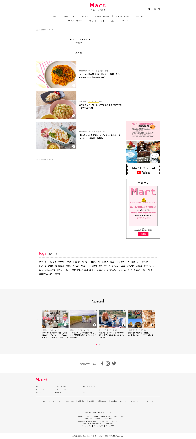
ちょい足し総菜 (119, 266)
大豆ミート (86, 266)
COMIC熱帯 (81, 421)
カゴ (41, 270)
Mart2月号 (51, 270)
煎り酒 (85, 262)
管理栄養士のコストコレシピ (84, 270)
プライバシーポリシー (136, 401)
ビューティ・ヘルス (102, 16)
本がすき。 (115, 421)
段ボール (43, 266)
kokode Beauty (96, 423)
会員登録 (91, 401)
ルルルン (101, 270)
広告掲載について (103, 401)
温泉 (69, 266)
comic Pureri (92, 421)
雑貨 (55, 16)
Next (158, 319)
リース (107, 266)
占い (113, 21)
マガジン (124, 21)
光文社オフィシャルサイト (118, 401)
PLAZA (131, 266)
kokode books (86, 426)
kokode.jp (86, 423)
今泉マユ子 (136, 270)
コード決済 (148, 270)
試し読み (143, 234)
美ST (115, 416)
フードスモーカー (133, 262)
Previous (37, 319)
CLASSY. (81, 416)
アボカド (146, 262)
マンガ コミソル (103, 421)
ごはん (93, 262)
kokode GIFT (110, 426)
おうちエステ (103, 262)
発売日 (58, 274)
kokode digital (98, 426)
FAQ (59, 401)
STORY (96, 416)
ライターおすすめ (58, 262)
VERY (88, 416)
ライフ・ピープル (122, 16)
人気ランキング (74, 262)
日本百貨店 (60, 266)
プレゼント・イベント (96, 21)
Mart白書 (58, 392)
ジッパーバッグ (64, 270)
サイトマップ (149, 401)
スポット (85, 16)
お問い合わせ (82, 401)
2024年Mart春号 (46, 274)
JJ (74, 416)
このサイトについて (48, 401)
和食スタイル (88, 418)
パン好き (121, 262)
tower (76, 266)
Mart (109, 416)
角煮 (112, 262)
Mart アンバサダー (75, 21)
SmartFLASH (107, 418)
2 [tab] (99, 345)
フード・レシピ (69, 16)
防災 (95, 266)
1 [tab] (97, 345)
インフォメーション (69, 401)
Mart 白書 (139, 16)
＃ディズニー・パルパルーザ (118, 270)
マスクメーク (150, 266)
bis (122, 416)
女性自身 (98, 418)
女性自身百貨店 (108, 423)
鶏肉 (51, 266)
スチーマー (44, 262)
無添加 (139, 266)
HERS (103, 416)
